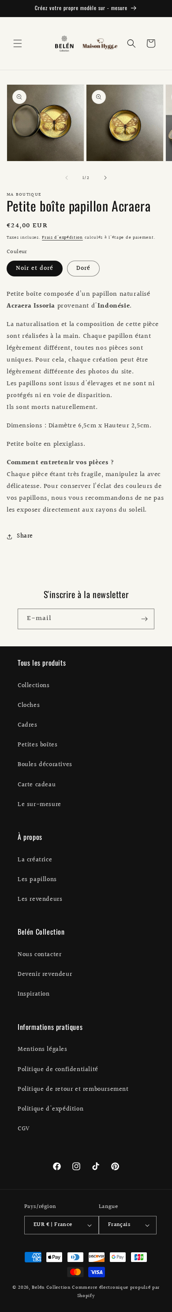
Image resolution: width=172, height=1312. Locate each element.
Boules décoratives (45, 765)
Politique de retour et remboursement (73, 1089)
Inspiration (34, 994)
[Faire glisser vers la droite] (105, 177)
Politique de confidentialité (58, 1070)
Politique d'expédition (50, 1109)
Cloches (29, 705)
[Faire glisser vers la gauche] (66, 177)
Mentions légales (42, 1049)
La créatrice (35, 860)
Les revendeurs (40, 899)
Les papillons (37, 880)
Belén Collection (52, 1287)
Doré (83, 268)
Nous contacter (39, 955)
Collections (34, 686)
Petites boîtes (37, 745)
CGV (24, 1129)
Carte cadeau (37, 785)
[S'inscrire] (144, 619)
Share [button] (25, 536)
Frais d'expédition (62, 237)
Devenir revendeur (45, 974)
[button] (17, 43)
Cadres (27, 725)
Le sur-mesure (39, 805)
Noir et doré (34, 268)
